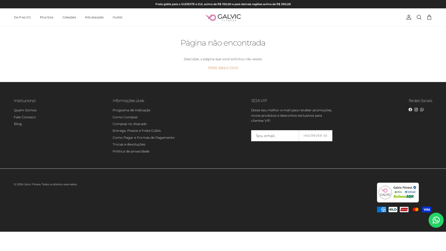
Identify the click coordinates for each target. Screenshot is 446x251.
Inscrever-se (316, 135)
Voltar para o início (223, 67)
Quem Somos (25, 110)
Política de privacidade (131, 151)
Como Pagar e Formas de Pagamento (144, 137)
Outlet (117, 17)
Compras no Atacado (130, 124)
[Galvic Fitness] (223, 17)
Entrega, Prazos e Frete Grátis (137, 131)
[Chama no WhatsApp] (436, 220)
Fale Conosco (25, 117)
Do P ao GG (22, 17)
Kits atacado (94, 17)
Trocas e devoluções (129, 144)
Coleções (69, 17)
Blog (18, 124)
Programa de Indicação (132, 110)
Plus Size (46, 17)
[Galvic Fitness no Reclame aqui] (398, 201)
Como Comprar (125, 117)
